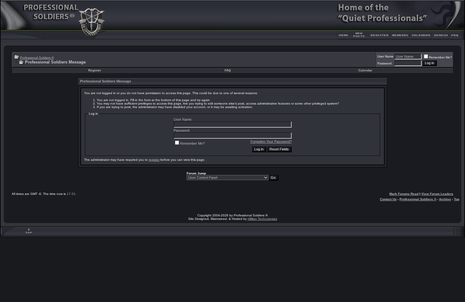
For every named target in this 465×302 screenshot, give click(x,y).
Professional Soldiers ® (37, 57)
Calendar (365, 70)
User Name (385, 56)
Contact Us (388, 199)
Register (94, 70)
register (154, 159)
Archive (445, 199)
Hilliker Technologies (262, 218)
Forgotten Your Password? (271, 141)
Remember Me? (440, 57)
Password (384, 63)
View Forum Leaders (437, 194)
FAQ (228, 70)
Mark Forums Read (403, 194)
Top (456, 199)
